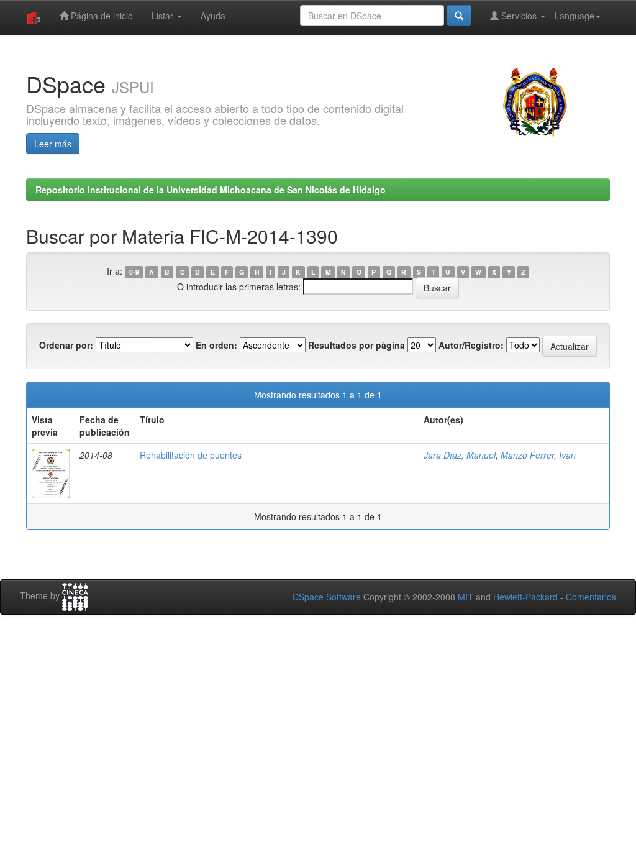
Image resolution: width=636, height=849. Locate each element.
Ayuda (213, 15)
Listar (164, 15)
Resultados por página (356, 345)
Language (574, 15)
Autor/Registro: (471, 345)
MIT (465, 596)
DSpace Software (327, 596)
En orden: (216, 345)
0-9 (134, 272)
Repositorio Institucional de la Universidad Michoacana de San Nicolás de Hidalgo (210, 189)
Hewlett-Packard (525, 596)
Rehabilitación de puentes (191, 455)
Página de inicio (100, 15)
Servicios (519, 15)
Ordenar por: (66, 345)
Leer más (52, 143)
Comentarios (591, 596)
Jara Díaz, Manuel (460, 455)
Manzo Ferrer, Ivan (538, 455)
